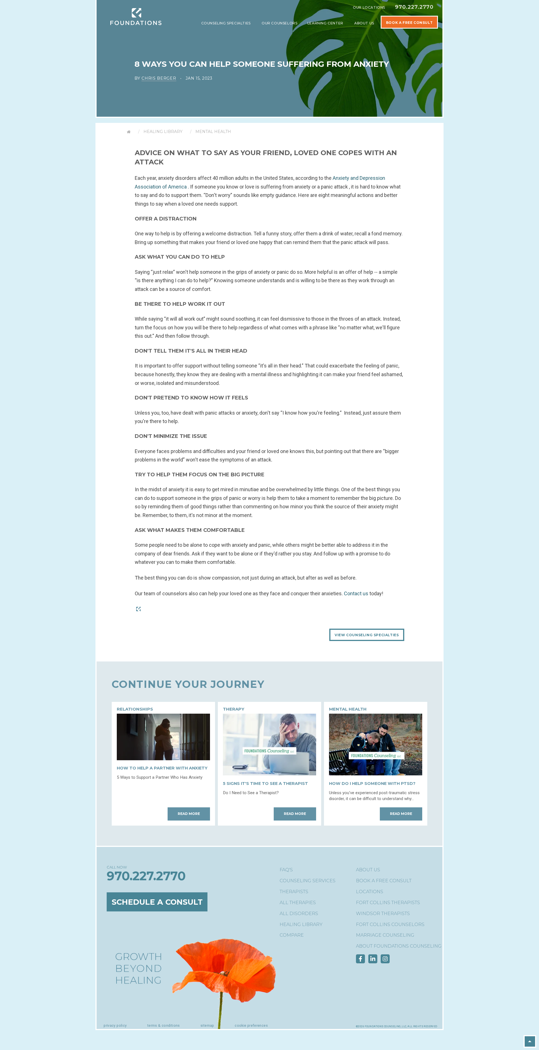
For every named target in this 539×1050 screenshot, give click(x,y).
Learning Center (325, 23)
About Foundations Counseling (399, 946)
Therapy (233, 709)
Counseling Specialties (226, 23)
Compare (292, 935)
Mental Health (213, 131)
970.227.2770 (414, 7)
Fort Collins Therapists (388, 902)
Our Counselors (279, 23)
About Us (364, 23)
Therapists (294, 891)
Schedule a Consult (157, 901)
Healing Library (162, 131)
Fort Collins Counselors (390, 924)
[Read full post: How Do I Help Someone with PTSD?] (375, 773)
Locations (369, 891)
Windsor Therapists (383, 913)
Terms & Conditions (163, 1025)
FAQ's (286, 869)
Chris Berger (158, 78)
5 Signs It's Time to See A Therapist (265, 783)
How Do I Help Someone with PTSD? (372, 783)
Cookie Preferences (251, 1025)
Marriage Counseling (385, 935)
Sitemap (207, 1025)
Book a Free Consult (384, 880)
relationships (135, 709)
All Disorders (299, 913)
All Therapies (298, 902)
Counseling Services (307, 880)
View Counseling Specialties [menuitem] (367, 635)
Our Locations (369, 7)
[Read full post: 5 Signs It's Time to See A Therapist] (269, 773)
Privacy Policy (115, 1025)
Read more (189, 814)
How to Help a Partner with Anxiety (162, 768)
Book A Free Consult (409, 22)
